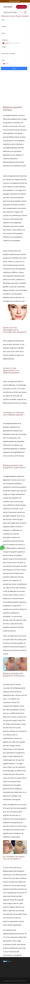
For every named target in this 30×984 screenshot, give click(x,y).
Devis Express (21, 7)
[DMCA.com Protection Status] (7, 962)
